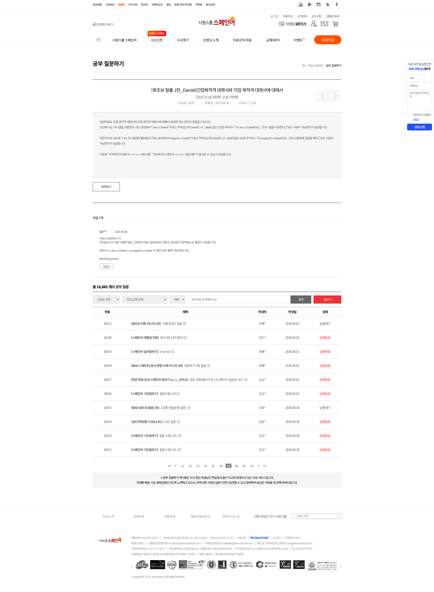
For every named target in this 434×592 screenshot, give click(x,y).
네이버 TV (309, 4)
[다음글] (335, 96)
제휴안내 (169, 516)
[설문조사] (292, 23)
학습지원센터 (315, 65)
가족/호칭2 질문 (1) (158, 323)
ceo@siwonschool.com (299, 543)
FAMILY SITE (303, 516)
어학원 (198, 4)
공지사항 (316, 16)
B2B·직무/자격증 (183, 4)
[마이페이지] (313, 23)
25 (213, 466)
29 (243, 466)
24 (205, 466)
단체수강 (138, 516)
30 (251, 466)
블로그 (327, 4)
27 (228, 466)
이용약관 (241, 538)
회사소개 (108, 516)
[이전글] (322, 96)
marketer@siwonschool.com (237, 543)
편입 (168, 4)
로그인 (274, 16)
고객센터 (302, 16)
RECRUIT (210, 4)
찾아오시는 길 (230, 516)
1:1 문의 (277, 538)
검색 (300, 299)
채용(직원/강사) (200, 516)
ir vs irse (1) (152, 351)
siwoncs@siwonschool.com (186, 543)
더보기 (416, 119)
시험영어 (109, 4)
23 (197, 466)
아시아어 (132, 4)
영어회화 (97, 4)
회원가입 (287, 16)
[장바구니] (335, 23)
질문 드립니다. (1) (156, 435)
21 (182, 466)
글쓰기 (327, 299)
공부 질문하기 (333, 65)
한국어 (144, 4)
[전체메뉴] (98, 39)
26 (220, 466)
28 (236, 466)
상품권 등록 (332, 16)
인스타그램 (318, 4)
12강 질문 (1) (155, 421)
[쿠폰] (324, 23)
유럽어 (121, 4)
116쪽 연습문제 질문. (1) (160, 407)
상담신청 (419, 127)
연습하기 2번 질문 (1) (170, 365)
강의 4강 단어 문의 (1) (159, 337)
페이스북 (336, 4)
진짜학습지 (157, 4)
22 (190, 466)
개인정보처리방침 (259, 538)
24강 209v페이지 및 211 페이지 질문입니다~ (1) (189, 379)
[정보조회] (226, 548)
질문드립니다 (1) (155, 393)
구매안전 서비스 (293, 538)
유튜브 (300, 4)
